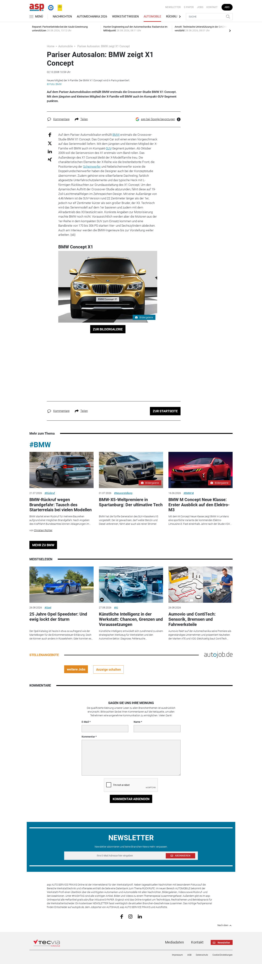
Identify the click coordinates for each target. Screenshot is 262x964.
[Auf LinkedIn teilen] (50, 151)
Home (50, 46)
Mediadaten (174, 942)
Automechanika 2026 (92, 16)
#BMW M (189, 493)
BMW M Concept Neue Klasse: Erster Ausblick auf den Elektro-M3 (199, 504)
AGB (189, 955)
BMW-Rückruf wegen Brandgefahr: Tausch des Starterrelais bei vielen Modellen (60, 504)
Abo (227, 7)
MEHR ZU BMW (43, 545)
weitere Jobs (76, 669)
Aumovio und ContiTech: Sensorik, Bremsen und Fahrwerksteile (192, 619)
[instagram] (130, 916)
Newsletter (173, 7)
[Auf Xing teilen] (50, 159)
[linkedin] (140, 916)
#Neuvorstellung (123, 493)
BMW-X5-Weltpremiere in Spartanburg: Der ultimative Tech (131, 502)
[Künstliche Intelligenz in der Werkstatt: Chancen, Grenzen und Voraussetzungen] (131, 585)
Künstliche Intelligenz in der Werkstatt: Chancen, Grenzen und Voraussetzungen (131, 619)
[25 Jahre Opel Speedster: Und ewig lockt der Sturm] (61, 585)
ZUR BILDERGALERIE (108, 329)
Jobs (200, 7)
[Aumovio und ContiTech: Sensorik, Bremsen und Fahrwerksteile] (200, 585)
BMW (116, 134)
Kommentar (88, 736)
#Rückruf (50, 493)
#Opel (48, 607)
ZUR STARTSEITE (165, 411)
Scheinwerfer (92, 166)
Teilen (84, 119)
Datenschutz (202, 955)
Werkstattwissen (125, 16)
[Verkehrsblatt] (58, 7)
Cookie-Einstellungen (222, 955)
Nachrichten (62, 16)
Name (137, 721)
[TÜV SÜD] (50, 7)
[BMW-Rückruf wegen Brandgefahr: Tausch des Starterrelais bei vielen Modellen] (61, 470)
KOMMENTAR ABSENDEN (131, 799)
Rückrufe (173, 16)
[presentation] (230, 30)
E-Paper (189, 7)
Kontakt (211, 7)
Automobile (152, 16)
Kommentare (61, 119)
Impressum (177, 955)
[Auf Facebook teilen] (49, 134)
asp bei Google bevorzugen (158, 119)
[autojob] (218, 654)
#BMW (40, 445)
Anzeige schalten (108, 669)
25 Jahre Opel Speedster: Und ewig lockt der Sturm (58, 617)
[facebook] (121, 916)
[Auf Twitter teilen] (50, 143)
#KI (116, 607)
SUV (108, 148)
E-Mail (85, 721)
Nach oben (222, 925)
